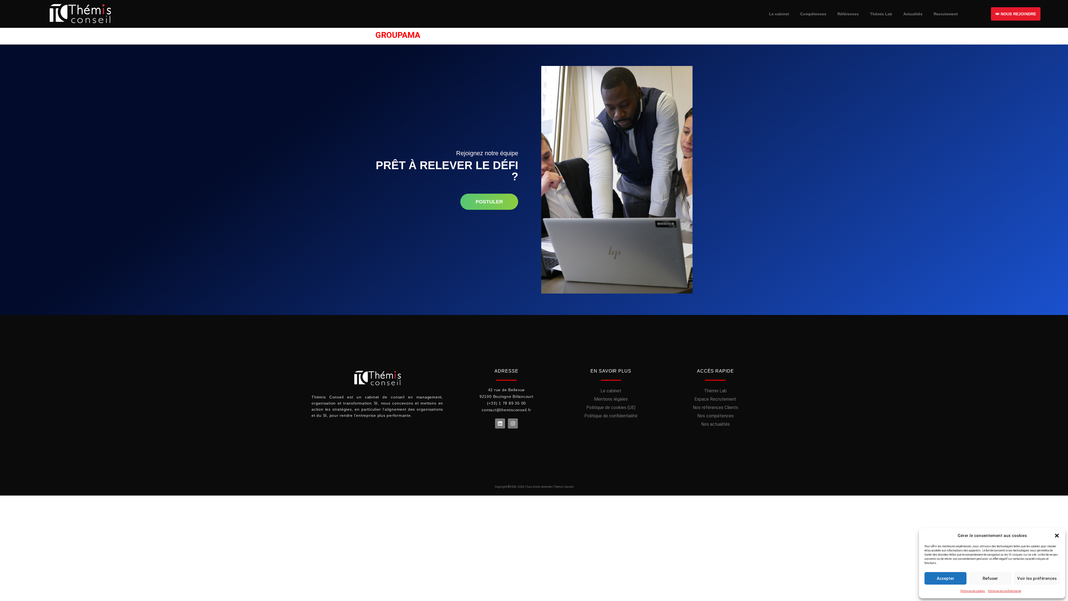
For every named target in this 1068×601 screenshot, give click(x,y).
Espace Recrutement (715, 399)
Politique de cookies (972, 591)
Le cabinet (779, 14)
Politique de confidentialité (1004, 591)
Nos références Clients (715, 407)
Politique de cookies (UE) (611, 407)
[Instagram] (513, 423)
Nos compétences (715, 415)
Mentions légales (611, 399)
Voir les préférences (1037, 578)
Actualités (913, 14)
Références (848, 14)
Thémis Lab (881, 14)
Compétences (813, 14)
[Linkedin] (500, 423)
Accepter (945, 578)
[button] (1057, 535)
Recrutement (946, 14)
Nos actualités (715, 424)
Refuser (990, 578)
